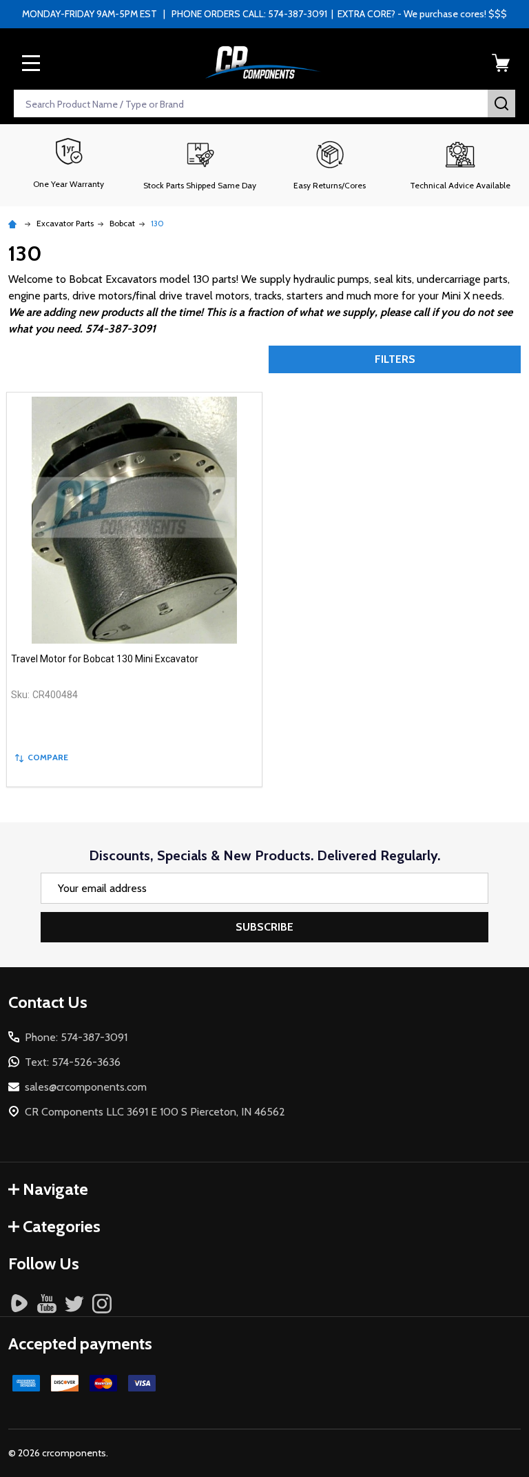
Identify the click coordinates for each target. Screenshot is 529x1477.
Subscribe (264, 926)
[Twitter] (74, 1303)
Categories (62, 1226)
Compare (48, 757)
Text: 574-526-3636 (73, 1062)
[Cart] (500, 62)
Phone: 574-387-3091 (76, 1037)
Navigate (55, 1189)
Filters (395, 359)
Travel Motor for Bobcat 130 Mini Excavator (104, 658)
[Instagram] (102, 1303)
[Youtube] (47, 1303)
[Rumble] (19, 1303)
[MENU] (31, 63)
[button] (199, 165)
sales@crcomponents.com (86, 1086)
